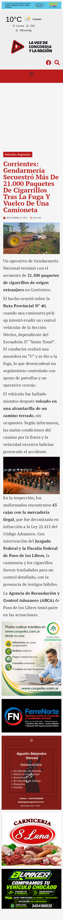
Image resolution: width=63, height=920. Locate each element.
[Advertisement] (31, 115)
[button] (31, 73)
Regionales (24, 154)
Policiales (10, 154)
